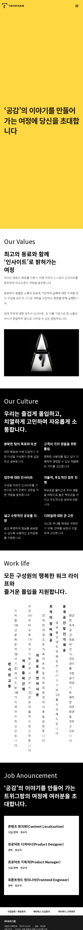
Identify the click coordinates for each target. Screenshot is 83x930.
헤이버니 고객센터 (66, 911)
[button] (77, 6)
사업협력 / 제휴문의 (16, 911)
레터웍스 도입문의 (41, 911)
